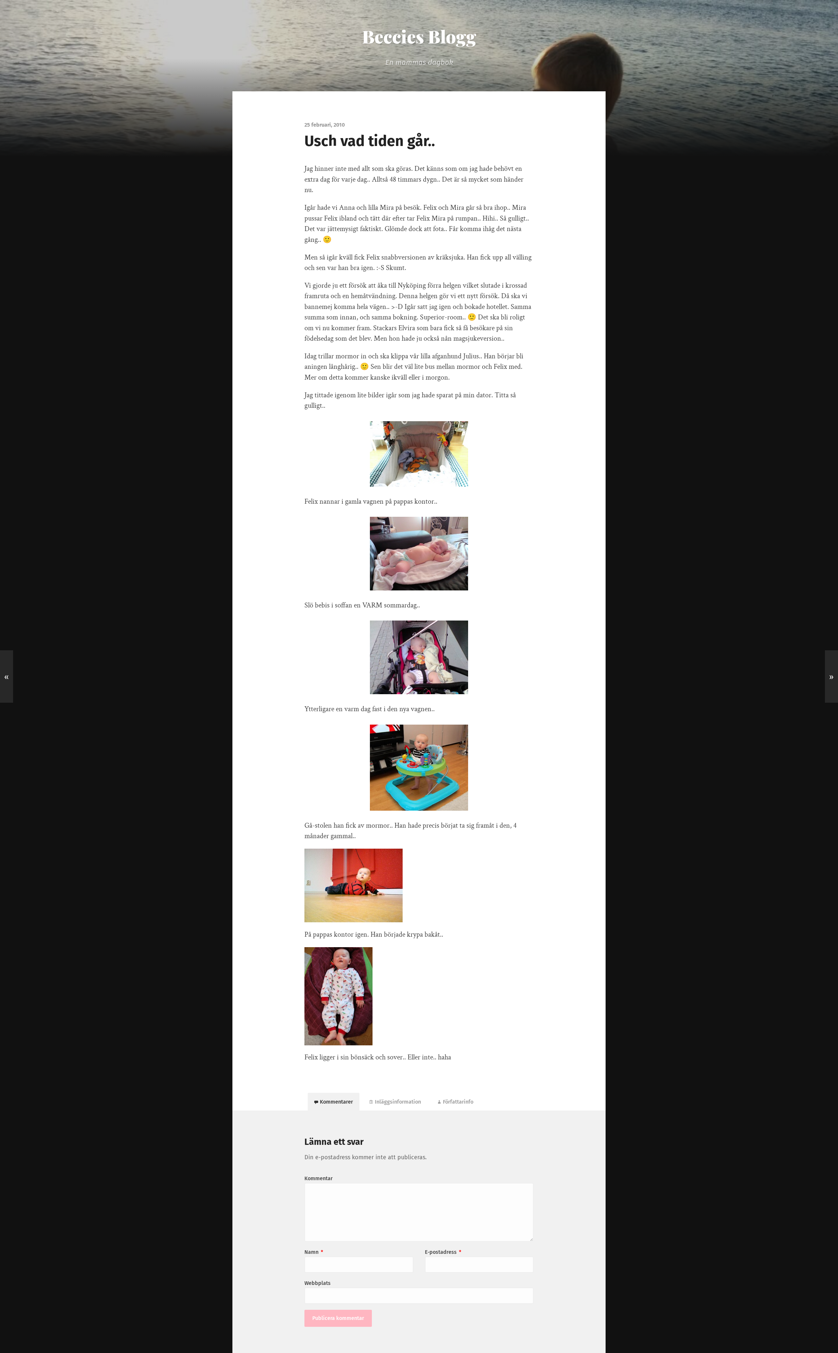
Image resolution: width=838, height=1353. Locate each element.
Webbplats (317, 1283)
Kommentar (318, 1178)
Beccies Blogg (419, 36)
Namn (313, 1252)
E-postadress (443, 1252)
